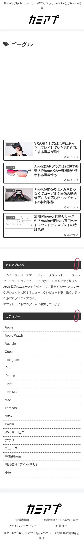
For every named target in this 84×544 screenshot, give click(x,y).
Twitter (9, 424)
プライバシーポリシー (22, 525)
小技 (8, 472)
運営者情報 (22, 520)
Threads (11, 408)
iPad (8, 367)
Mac (8, 400)
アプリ (9, 440)
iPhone (10, 376)
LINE (8, 384)
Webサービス (14, 432)
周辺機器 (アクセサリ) (21, 464)
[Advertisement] (42, 93)
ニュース (11, 448)
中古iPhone (13, 456)
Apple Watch (14, 335)
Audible (10, 343)
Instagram (12, 360)
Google (10, 351)
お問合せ (61, 525)
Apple (9, 327)
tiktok (8, 416)
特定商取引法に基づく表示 (61, 520)
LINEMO (11, 392)
